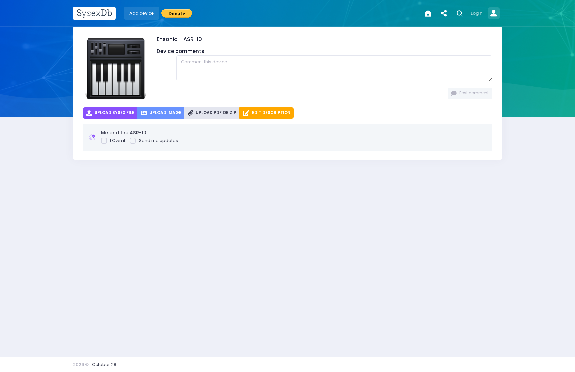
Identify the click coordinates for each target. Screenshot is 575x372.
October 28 (104, 364)
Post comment (473, 93)
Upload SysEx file (114, 112)
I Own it (117, 140)
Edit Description (270, 112)
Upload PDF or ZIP (215, 112)
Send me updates (158, 140)
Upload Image (164, 112)
